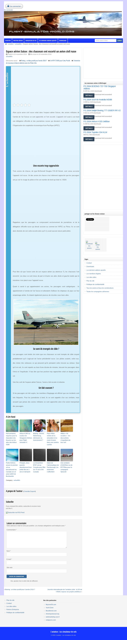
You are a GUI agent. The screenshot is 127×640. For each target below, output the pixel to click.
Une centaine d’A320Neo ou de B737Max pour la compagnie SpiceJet (66, 467)
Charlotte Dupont (29, 491)
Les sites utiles (91, 277)
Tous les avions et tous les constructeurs (99, 288)
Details (88, 95)
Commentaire (12, 530)
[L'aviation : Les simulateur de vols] (63, 35)
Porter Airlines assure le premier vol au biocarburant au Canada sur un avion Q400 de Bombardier (12, 469)
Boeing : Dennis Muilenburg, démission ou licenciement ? (38, 437)
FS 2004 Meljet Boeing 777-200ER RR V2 (102, 110)
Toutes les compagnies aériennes (97, 291)
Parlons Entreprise (12, 609)
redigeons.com (51, 620)
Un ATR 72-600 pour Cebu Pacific (60, 61)
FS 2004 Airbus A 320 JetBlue (96, 121)
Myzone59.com (51, 604)
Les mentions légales (93, 274)
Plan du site (90, 281)
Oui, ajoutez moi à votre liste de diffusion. (24, 581)
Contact (89, 263)
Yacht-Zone (49, 608)
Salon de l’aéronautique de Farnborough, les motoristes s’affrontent (53, 467)
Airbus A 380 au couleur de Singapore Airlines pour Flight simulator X (26, 438)
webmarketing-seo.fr (53, 617)
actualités (18, 44)
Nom (9, 551)
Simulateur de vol (30, 40)
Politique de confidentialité (95, 284)
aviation (8, 40)
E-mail (9, 559)
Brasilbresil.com (51, 611)
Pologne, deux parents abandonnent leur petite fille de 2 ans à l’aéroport (26, 467)
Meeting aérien (18, 40)
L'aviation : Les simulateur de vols (64, 631)
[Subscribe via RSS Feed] (15, 512)
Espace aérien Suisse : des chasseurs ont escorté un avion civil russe (41, 51)
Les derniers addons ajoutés (48, 40)
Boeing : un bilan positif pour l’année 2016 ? (34, 61)
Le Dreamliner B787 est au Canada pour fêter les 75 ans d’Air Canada (39, 467)
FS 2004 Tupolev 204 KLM (95, 132)
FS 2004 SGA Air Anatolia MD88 (97, 99)
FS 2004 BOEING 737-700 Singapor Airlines (99, 87)
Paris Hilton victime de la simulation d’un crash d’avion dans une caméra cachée (53, 439)
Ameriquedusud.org (52, 614)
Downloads (62, 40)
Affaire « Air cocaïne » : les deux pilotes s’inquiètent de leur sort (65, 438)
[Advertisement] (46, 86)
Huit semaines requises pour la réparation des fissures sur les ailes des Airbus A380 (11, 439)
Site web (9, 567)
